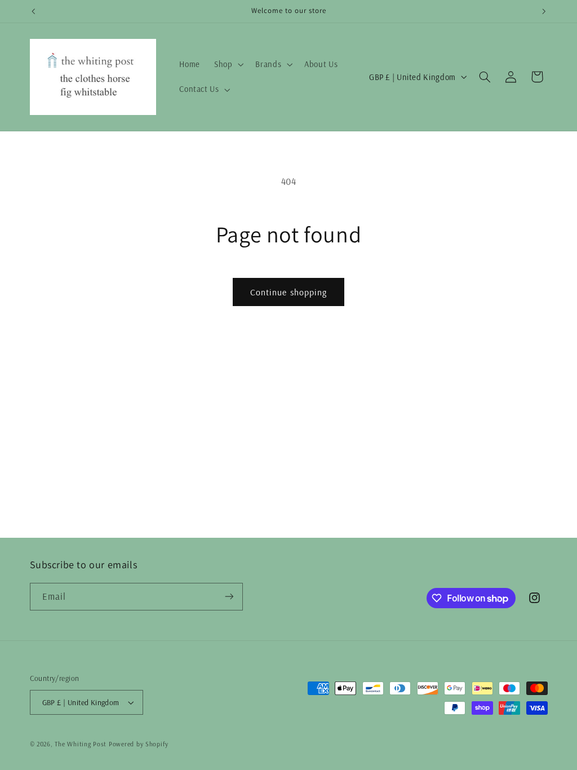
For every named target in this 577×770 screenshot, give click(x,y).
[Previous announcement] (33, 11)
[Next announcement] (543, 11)
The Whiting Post (80, 744)
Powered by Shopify (138, 744)
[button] (227, 64)
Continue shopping (288, 292)
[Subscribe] (229, 596)
